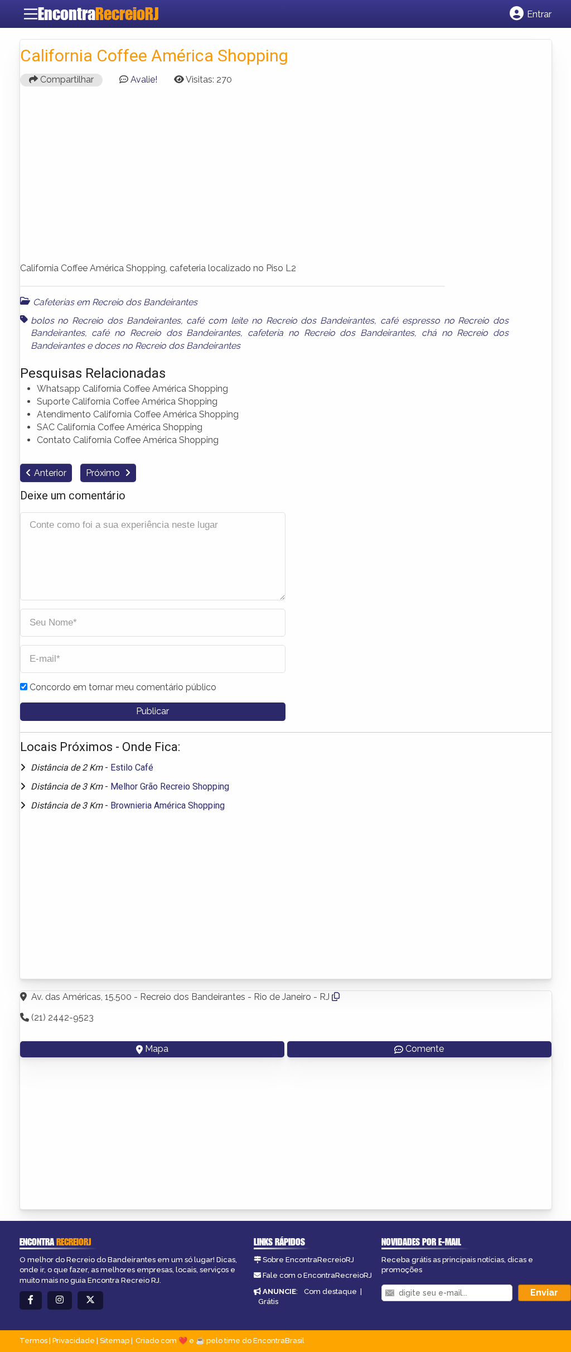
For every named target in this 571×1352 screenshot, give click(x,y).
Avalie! (143, 79)
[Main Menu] (31, 14)
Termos (33, 1340)
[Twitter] (90, 1300)
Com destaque (330, 1291)
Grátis (268, 1301)
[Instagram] (59, 1300)
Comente (424, 1048)
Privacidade (73, 1340)
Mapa (156, 1048)
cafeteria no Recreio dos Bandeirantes (331, 333)
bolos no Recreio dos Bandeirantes (106, 320)
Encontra (98, 13)
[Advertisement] (285, 173)
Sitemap (114, 1340)
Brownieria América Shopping (167, 805)
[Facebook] (31, 1300)
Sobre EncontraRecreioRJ (308, 1259)
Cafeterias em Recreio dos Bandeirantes (115, 302)
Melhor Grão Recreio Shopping (169, 786)
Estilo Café (131, 767)
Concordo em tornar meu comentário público (123, 687)
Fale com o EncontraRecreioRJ (317, 1275)
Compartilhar (66, 79)
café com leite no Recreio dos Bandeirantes (280, 320)
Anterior (50, 473)
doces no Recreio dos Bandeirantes (167, 345)
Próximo (104, 473)
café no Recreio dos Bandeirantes (165, 333)
